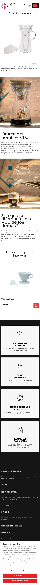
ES (11, 538)
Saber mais (15, 565)
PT (2, 538)
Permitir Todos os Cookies (20, 580)
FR (16, 538)
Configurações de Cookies (20, 570)
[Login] (24, 5)
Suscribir (6, 506)
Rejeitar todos (20, 575)
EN (7, 538)
